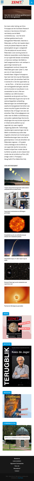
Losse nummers (17, 461)
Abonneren (17, 458)
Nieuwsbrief (17, 468)
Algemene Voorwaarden (16, 463)
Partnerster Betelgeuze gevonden (13, 306)
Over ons (17, 466)
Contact (17, 471)
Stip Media (20, 478)
